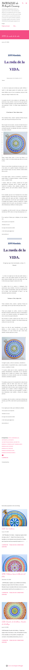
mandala (4, 444)
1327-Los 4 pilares (8, 529)
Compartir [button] (5, 457)
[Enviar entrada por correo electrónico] (3, 455)
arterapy (11, 440)
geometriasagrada (7, 442)
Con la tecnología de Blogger (15, 665)
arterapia (5, 440)
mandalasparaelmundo (8, 452)
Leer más (4, 546)
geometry (16, 442)
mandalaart (11, 444)
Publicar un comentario (16, 544)
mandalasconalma (7, 448)
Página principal (6, 26)
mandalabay (18, 444)
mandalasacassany (7, 446)
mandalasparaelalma (8, 450)
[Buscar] (23, 3)
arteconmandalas (13, 437)
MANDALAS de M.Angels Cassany (10, 4)
